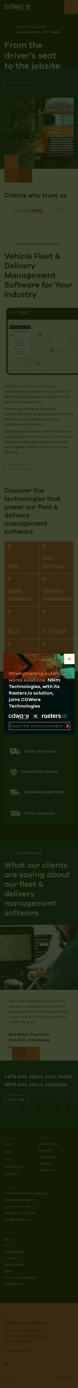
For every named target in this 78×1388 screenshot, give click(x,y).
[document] (39, 694)
